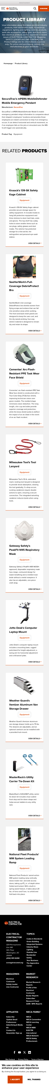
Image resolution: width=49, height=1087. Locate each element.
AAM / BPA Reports (34, 1004)
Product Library (21, 63)
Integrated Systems (35, 944)
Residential (31, 955)
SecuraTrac (18, 107)
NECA (28, 1017)
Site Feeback (10, 1059)
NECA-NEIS (31, 1028)
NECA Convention (33, 1019)
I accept (15, 1079)
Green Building (33, 941)
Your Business (32, 960)
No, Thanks (34, 1079)
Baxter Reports (32, 996)
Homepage (8, 63)
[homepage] (12, 8)
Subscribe (43, 8)
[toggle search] (35, 8)
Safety (29, 958)
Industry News (32, 947)
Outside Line (32, 952)
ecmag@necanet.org (14, 963)
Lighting (30, 950)
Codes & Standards (34, 939)
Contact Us (10, 1030)
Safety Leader (12, 984)
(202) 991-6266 (12, 958)
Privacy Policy (23, 1059)
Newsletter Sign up (14, 1033)
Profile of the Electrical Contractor (31, 990)
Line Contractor (12, 987)
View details (34, 243)
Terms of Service (37, 1059)
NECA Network (32, 1036)
